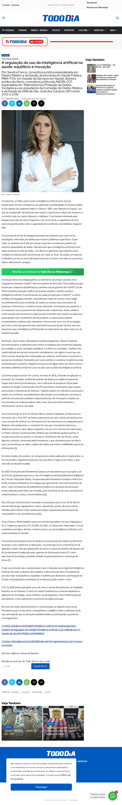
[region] (41, 778)
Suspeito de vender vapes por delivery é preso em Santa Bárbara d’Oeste (107, 77)
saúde (47, 692)
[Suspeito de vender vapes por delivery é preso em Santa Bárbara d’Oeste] (63, 723)
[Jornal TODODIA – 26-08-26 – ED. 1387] (22, 723)
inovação (25, 692)
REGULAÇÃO (37, 692)
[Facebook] (5, 103)
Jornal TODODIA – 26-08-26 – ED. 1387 (106, 66)
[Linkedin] (19, 103)
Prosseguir (41, 787)
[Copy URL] (41, 103)
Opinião (5, 55)
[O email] (34, 103)
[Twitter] (12, 103)
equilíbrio (15, 692)
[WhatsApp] (27, 103)
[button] (117, 18)
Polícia (50, 724)
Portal (9, 727)
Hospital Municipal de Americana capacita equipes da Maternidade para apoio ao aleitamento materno (106, 89)
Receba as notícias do (40, 271)
